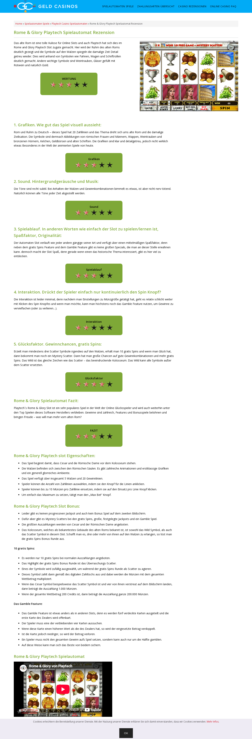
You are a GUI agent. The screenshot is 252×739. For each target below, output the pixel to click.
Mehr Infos (213, 721)
